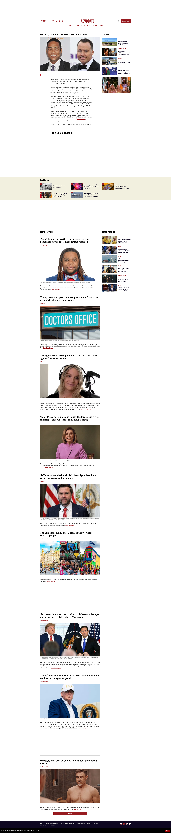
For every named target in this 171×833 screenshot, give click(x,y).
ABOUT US (47, 823)
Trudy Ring (46, 73)
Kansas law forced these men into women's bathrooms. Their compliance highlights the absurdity (124, 243)
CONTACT (41, 823)
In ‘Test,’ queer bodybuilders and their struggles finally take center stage (124, 53)
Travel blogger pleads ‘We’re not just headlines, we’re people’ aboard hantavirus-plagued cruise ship (92, 195)
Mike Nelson (72, 460)
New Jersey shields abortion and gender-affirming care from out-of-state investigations (60, 195)
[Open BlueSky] (56, 21)
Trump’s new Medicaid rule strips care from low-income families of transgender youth (69, 677)
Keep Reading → (56, 290)
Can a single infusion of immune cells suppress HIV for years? (91, 186)
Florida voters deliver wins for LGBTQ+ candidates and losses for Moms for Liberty (124, 73)
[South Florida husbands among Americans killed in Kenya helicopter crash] (109, 42)
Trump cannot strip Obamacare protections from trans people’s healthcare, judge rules (69, 299)
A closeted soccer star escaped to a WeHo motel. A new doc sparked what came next (124, 281)
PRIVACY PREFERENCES (81, 823)
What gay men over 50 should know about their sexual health (69, 762)
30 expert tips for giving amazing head (59, 186)
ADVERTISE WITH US (64, 823)
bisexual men (81, 119)
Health (86, 25)
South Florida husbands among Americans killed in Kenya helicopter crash (124, 44)
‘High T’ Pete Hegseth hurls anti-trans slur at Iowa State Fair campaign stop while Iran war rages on (124, 271)
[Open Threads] (59, 21)
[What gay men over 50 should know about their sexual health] (70, 786)
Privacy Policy (26, 830)
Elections (120, 68)
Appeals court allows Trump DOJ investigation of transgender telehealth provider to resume (122, 187)
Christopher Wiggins (44, 245)
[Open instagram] (62, 21)
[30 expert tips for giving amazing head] (46, 186)
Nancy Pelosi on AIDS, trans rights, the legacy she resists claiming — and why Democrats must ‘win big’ (70, 418)
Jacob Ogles (43, 303)
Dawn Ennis (43, 361)
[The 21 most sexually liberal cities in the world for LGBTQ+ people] (70, 558)
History (95, 25)
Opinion (101, 25)
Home (41, 30)
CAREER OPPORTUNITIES (54, 823)
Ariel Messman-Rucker (44, 538)
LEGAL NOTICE (95, 823)
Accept (167, 830)
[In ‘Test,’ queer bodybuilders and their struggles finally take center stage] (109, 51)
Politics (70, 25)
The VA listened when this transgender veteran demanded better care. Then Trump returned (64, 240)
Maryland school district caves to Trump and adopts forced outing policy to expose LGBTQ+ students (124, 252)
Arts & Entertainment (123, 48)
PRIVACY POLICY (72, 823)
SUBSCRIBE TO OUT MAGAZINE (43, 21)
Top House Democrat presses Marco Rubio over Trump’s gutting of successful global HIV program (69, 616)
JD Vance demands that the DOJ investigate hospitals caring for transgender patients (68, 477)
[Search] (119, 21)
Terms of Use (36, 830)
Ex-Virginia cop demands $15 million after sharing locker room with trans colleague (123, 262)
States (119, 256)
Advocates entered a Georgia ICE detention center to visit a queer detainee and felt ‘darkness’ (124, 64)
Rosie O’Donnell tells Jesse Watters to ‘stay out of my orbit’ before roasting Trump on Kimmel (124, 291)
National (120, 58)
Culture (119, 285)
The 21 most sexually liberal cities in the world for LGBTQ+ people (66, 534)
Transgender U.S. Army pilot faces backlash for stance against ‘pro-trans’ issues (68, 357)
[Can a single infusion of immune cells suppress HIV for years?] (77, 186)
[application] (116, 85)
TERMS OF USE (89, 823)
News (78, 25)
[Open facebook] (53, 21)
